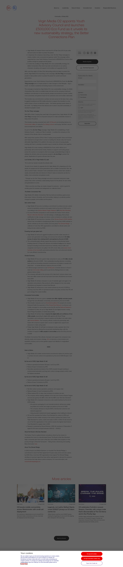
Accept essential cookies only (92, 558)
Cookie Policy (24, 563)
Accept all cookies (92, 554)
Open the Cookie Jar (91, 563)
